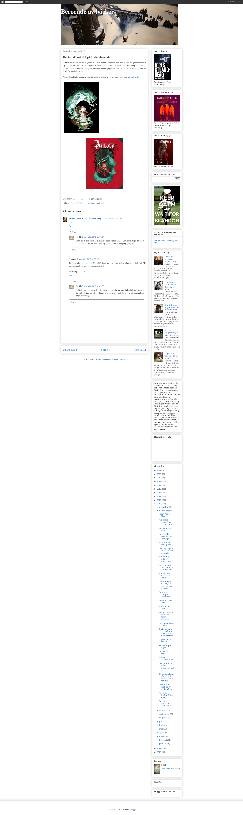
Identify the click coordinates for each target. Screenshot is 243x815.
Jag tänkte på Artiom (165, 640)
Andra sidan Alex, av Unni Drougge (166, 536)
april (161, 732)
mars (162, 736)
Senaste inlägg (70, 349)
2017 (159, 485)
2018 (159, 481)
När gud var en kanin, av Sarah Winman (166, 615)
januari (163, 744)
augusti (163, 718)
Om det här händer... (164, 652)
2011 (159, 748)
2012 (159, 504)
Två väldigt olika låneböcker (165, 559)
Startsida (105, 349)
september (164, 714)
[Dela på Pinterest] (100, 199)
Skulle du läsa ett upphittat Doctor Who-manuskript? (166, 632)
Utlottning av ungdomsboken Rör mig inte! (172, 307)
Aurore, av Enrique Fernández (164, 594)
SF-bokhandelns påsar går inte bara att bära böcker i (166, 677)
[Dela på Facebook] (98, 199)
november (164, 511)
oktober (163, 710)
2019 (159, 478)
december (164, 507)
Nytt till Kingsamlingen (172, 331)
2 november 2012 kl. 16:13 (93, 237)
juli (161, 721)
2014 (159, 496)
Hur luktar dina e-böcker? (166, 624)
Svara (71, 226)
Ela (77, 237)
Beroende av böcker (87, 11)
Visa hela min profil (170, 769)
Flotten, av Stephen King (166, 658)
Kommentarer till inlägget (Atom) (111, 359)
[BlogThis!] (93, 199)
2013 (159, 500)
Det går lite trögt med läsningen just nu (166, 666)
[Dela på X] (95, 199)
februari (163, 740)
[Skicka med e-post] (90, 199)
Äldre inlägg (140, 349)
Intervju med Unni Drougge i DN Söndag (166, 567)
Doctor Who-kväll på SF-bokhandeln (165, 686)
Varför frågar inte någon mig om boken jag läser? (166, 584)
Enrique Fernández (78, 203)
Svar (74, 232)
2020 (159, 474)
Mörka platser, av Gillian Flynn (165, 575)
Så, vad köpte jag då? (165, 646)
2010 (159, 752)
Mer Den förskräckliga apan (166, 695)
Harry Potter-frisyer (165, 515)
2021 (159, 470)
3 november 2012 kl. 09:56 (93, 286)
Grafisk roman (92, 203)
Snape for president (169, 258)
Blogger (133, 810)
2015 (159, 492)
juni (161, 725)
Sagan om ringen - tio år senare (171, 355)
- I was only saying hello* (171, 283)
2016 (159, 489)
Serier (101, 203)
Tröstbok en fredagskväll (165, 543)
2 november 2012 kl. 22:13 (88, 259)
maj (161, 729)
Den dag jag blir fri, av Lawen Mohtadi (166, 550)
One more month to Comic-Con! (165, 703)
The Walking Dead (165, 607)
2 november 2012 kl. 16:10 (112, 218)
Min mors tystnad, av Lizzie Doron (166, 522)
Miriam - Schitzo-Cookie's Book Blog (85, 218)
